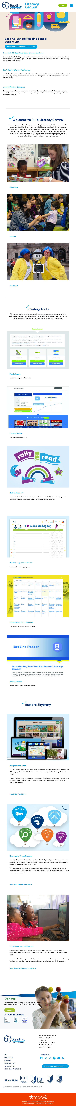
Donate (10, 1010)
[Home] (13, 2)
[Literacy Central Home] (32, 2)
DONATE (62, 5)
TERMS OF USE (10, 1066)
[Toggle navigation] (71, 5)
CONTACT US (9, 1057)
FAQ (5, 1055)
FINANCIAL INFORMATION (12, 1069)
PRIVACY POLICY (9, 1063)
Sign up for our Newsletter (55, 1066)
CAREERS (7, 1060)
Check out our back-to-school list (21, 47)
